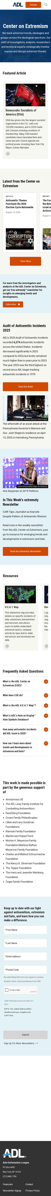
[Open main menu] (5, 4)
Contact (29, 1184)
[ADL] (18, 5)
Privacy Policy (33, 1190)
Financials (8, 1184)
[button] (46, 4)
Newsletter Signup (12, 1190)
